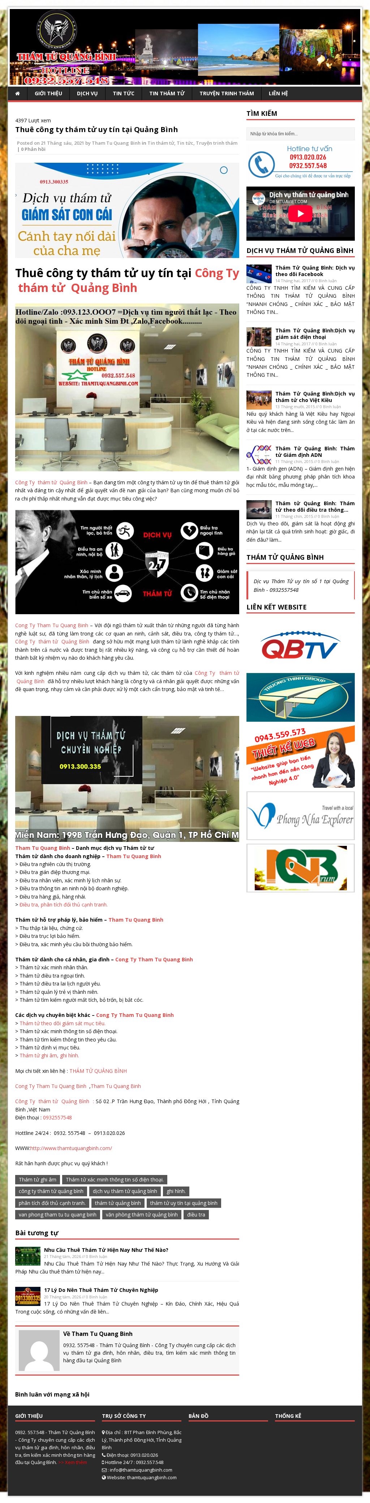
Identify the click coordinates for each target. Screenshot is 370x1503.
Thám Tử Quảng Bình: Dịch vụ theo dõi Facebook (315, 271)
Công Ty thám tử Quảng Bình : (55, 1101)
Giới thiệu (48, 93)
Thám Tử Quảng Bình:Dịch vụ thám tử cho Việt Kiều (315, 396)
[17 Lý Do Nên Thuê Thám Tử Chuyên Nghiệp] (27, 1301)
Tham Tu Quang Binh (116, 143)
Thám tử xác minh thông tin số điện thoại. (115, 1179)
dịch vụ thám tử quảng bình (125, 1191)
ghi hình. (176, 1191)
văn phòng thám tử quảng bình (142, 1214)
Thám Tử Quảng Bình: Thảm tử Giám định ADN (315, 451)
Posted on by (54, 143)
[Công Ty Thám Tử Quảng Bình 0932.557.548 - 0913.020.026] (185, 80)
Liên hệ (278, 93)
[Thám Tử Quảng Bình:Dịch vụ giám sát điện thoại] (259, 342)
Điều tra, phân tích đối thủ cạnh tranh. (64, 904)
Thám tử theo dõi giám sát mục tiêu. (63, 1023)
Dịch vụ (87, 93)
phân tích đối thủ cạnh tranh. (52, 1203)
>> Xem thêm (72, 1462)
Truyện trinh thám (226, 93)
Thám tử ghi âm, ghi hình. (49, 1055)
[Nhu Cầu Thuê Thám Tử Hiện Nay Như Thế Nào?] (27, 1261)
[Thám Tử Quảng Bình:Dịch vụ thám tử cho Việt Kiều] (259, 405)
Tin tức (123, 93)
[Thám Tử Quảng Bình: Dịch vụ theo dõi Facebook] (259, 279)
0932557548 (57, 1117)
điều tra (196, 1214)
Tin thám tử (167, 93)
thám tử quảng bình (118, 1203)
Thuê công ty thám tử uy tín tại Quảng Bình (96, 129)
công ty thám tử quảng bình (51, 1191)
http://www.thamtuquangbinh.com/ (71, 1148)
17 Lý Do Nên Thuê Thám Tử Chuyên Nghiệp (101, 1289)
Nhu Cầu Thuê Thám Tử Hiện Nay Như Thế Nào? (106, 1249)
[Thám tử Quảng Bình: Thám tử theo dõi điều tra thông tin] (259, 514)
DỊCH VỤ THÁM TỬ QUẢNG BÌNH (299, 250)
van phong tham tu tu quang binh (57, 1214)
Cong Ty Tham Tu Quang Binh (51, 625)
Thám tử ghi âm (37, 1179)
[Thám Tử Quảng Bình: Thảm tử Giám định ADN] (259, 459)
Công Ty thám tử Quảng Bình (127, 280)
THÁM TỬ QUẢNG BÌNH (98, 1070)
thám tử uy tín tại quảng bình (184, 1203)
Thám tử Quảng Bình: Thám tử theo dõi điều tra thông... (315, 506)
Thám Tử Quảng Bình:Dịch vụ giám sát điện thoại (315, 333)
